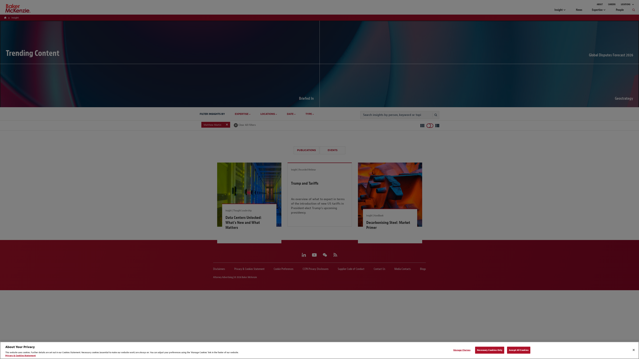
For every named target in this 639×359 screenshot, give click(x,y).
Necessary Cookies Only (489, 350)
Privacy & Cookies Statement (20, 355)
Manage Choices (461, 350)
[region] (319, 350)
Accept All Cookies (519, 350)
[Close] (633, 350)
